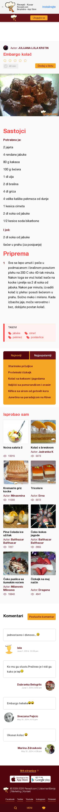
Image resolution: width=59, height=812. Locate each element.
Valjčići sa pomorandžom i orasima (29, 384)
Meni (29, 808)
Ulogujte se (39, 18)
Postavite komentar (41, 616)
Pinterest (52, 799)
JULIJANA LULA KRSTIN (33, 47)
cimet (32, 333)
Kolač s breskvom (43, 439)
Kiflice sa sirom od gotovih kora (28, 390)
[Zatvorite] (2, 7)
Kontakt (27, 791)
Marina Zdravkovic (30, 747)
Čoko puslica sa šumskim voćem (15, 574)
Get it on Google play (41, 779)
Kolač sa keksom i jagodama (26, 378)
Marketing (16, 791)
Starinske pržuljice (20, 366)
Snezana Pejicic (27, 716)
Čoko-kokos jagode (43, 526)
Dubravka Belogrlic (29, 684)
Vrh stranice (28, 770)
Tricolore (43, 481)
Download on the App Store (20, 779)
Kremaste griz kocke (15, 481)
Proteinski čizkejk (19, 372)
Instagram (40, 799)
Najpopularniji (42, 355)
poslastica (37, 337)
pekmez (17, 337)
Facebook (10, 799)
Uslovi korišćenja (47, 788)
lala (19, 647)
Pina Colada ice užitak (15, 526)
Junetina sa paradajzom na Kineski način (29, 397)
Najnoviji (16, 355)
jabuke (16, 333)
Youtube (29, 799)
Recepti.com (6, 790)
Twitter (20, 799)
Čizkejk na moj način (43, 574)
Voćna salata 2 (15, 439)
